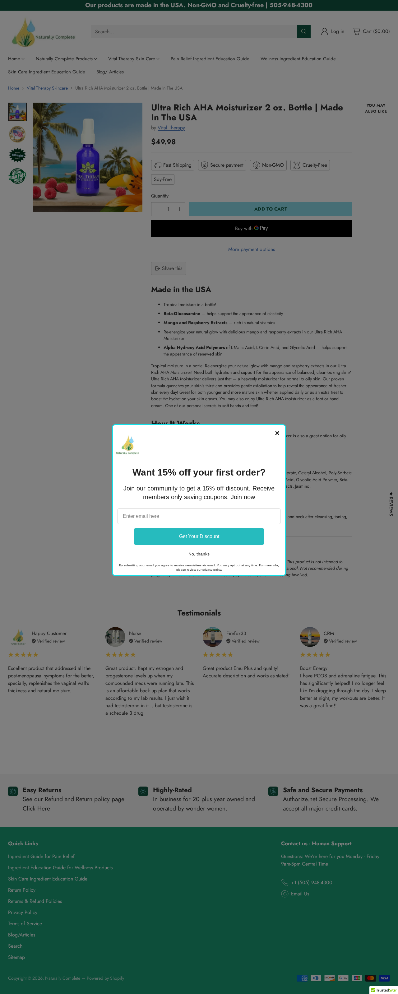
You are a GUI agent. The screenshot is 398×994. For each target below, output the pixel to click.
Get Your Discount (199, 536)
